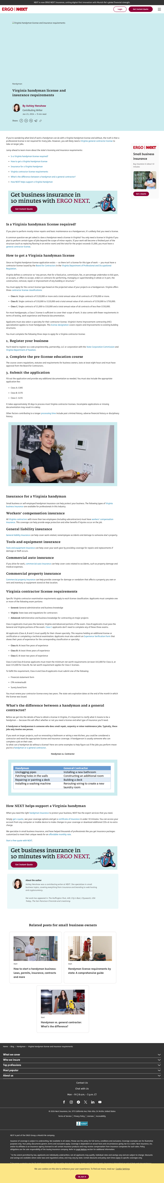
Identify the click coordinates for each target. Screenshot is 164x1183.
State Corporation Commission (100, 347)
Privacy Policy (79, 1116)
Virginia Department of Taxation (21, 350)
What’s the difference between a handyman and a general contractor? (43, 177)
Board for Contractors (46, 265)
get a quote (18, 819)
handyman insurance (39, 813)
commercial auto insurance (38, 564)
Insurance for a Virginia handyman (27, 166)
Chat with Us (82, 1088)
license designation (60, 325)
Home (5, 1046)
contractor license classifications (27, 290)
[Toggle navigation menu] (159, 9)
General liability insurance (18, 535)
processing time (48, 413)
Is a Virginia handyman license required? (29, 156)
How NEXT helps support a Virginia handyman (32, 182)
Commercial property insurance (20, 579)
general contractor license (18, 246)
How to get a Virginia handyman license (29, 161)
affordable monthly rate (60, 834)
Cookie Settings (123, 1169)
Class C (49, 627)
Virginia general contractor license (97, 141)
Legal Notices (81, 1149)
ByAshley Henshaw (34, 105)
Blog (12, 1046)
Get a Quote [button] (141, 194)
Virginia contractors (18, 519)
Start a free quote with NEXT (19, 840)
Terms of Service (65, 1116)
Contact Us (82, 1082)
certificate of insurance (69, 819)
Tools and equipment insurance (20, 548)
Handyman (21, 1046)
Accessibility (101, 1116)
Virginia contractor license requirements (29, 171)
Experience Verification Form (97, 636)
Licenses (90, 1116)
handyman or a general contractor (30, 748)
